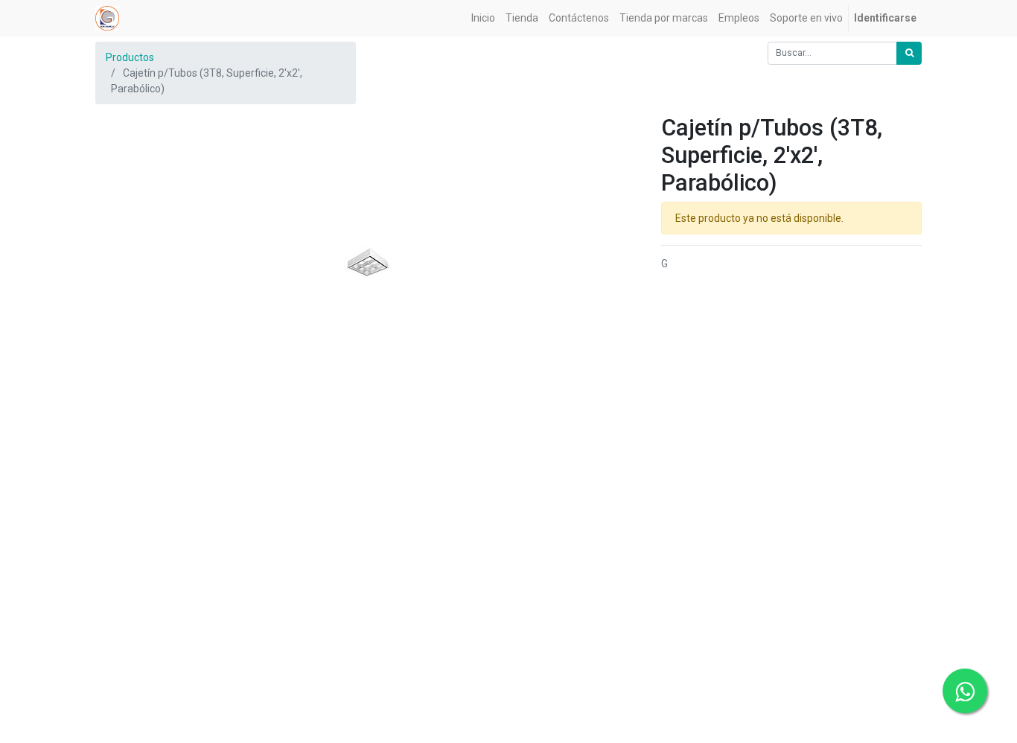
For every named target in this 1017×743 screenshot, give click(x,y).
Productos (130, 57)
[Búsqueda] (909, 53)
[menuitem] (483, 18)
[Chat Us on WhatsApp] (965, 691)
